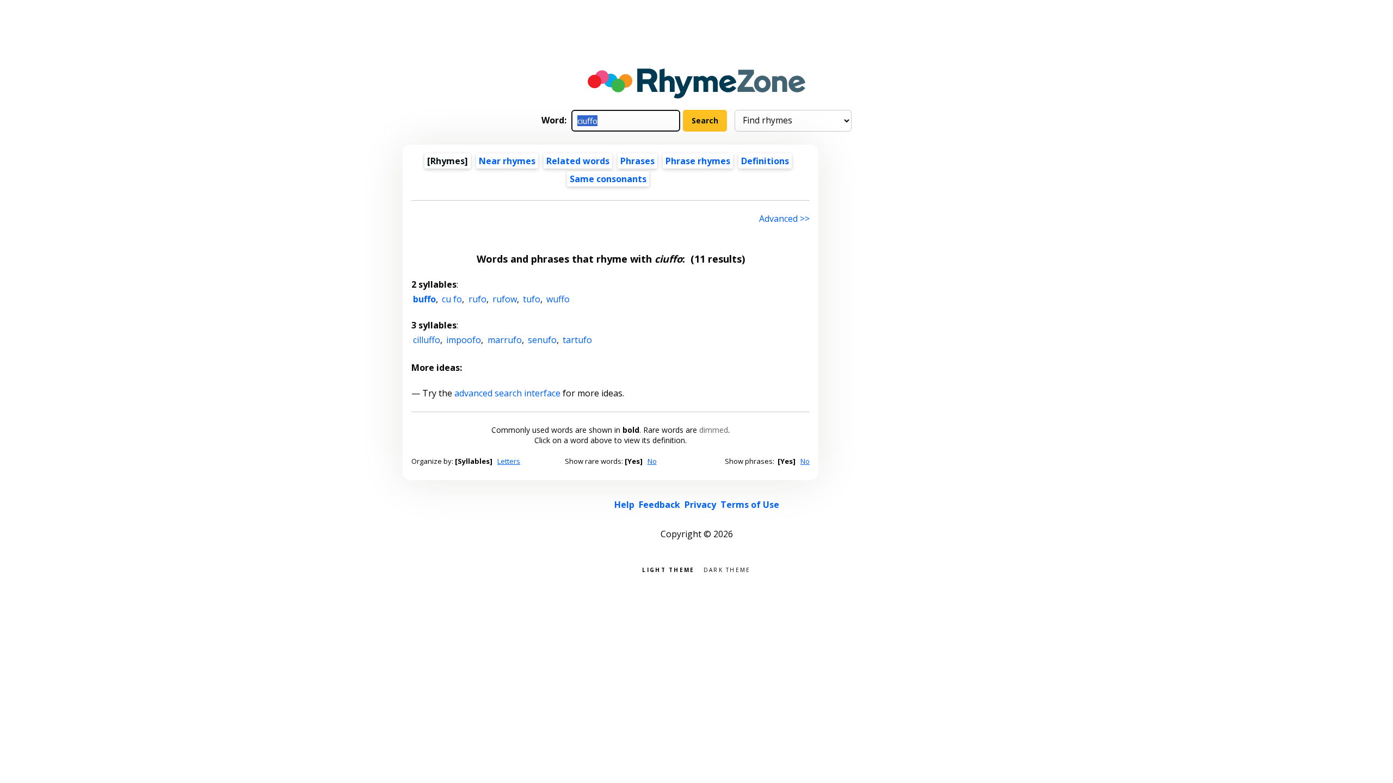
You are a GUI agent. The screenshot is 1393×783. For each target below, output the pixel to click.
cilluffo (426, 340)
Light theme (668, 569)
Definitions (765, 161)
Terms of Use (749, 505)
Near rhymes (507, 161)
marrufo (505, 340)
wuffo (558, 299)
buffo (424, 299)
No (652, 461)
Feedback (659, 505)
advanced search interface (507, 393)
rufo (477, 299)
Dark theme (727, 569)
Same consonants (608, 179)
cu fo (452, 299)
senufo (542, 340)
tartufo (577, 340)
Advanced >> (784, 219)
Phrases (637, 161)
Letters (508, 461)
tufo (531, 299)
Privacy (700, 505)
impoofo (463, 340)
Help (624, 505)
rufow (504, 299)
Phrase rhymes (697, 161)
